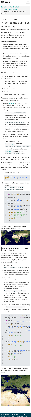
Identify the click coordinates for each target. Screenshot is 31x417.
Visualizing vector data (10, 9)
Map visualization (15, 7)
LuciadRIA (4, 7)
